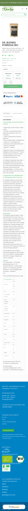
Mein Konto (4, 417)
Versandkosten (10, 60)
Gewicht (6, 69)
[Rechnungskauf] (18, 102)
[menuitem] (22, 8)
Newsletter (4, 423)
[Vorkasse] (8, 102)
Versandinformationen (6, 438)
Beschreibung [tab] (7, 113)
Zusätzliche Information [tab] (17, 113)
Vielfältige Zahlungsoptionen (9, 481)
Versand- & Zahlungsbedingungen (9, 421)
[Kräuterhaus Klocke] (8, 8)
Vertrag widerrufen (8, 430)
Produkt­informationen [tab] (8, 116)
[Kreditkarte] (18, 96)
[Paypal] (8, 96)
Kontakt (3, 419)
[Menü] (22, 8)
